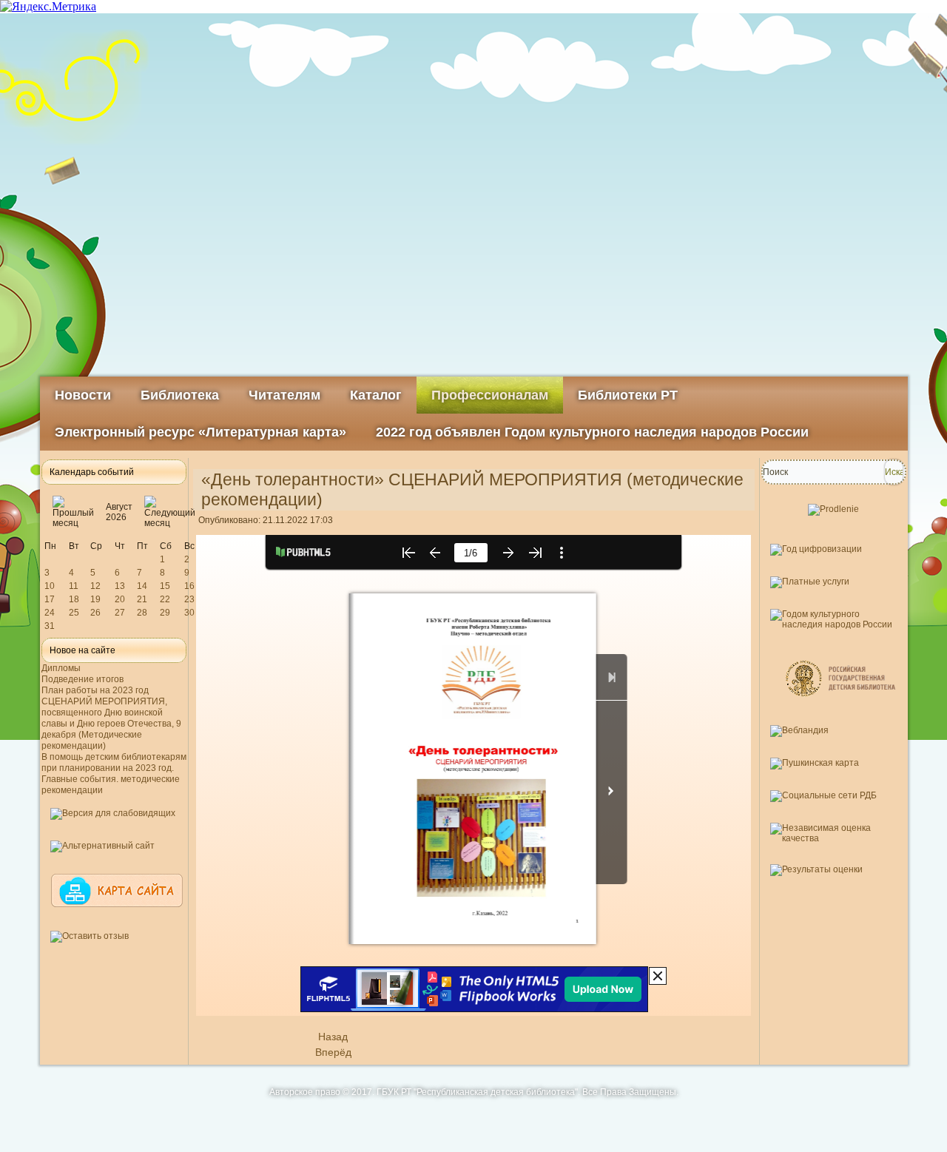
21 (142, 599)
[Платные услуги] (809, 581)
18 (74, 599)
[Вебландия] (799, 730)
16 (189, 586)
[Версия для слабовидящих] (112, 813)
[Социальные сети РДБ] (823, 795)
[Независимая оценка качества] (833, 838)
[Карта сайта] (116, 914)
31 (49, 626)
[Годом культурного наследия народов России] (833, 624)
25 (74, 612)
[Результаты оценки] (816, 869)
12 (95, 586)
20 (120, 599)
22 (165, 599)
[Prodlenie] (833, 509)
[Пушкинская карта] (814, 763)
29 (165, 612)
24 (49, 612)
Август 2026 (119, 512)
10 (49, 586)
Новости (83, 395)
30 (189, 612)
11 (73, 586)
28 (142, 612)
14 (142, 586)
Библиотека (180, 395)
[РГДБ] (842, 708)
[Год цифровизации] (816, 549)
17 (49, 599)
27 (120, 612)
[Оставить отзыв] (89, 936)
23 (189, 599)
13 (120, 586)
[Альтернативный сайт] (102, 846)
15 (165, 586)
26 (95, 612)
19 (95, 599)
